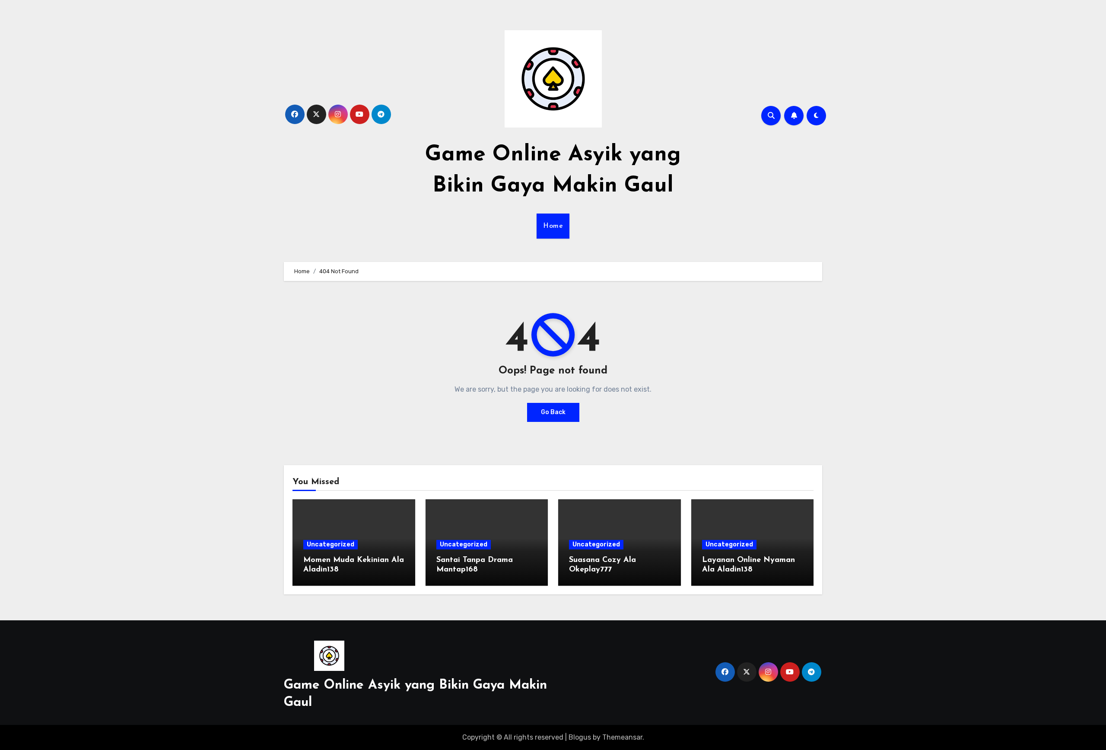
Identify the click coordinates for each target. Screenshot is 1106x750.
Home (553, 226)
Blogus (580, 737)
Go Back (553, 412)
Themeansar (622, 737)
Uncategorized (330, 544)
